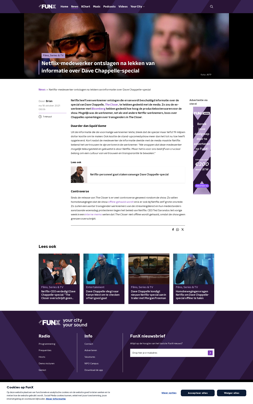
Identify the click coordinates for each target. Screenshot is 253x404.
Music (96, 6)
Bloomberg (98, 109)
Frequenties (45, 350)
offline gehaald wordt (121, 202)
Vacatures (89, 357)
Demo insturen (46, 363)
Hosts (42, 357)
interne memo (93, 214)
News (74, 6)
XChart (85, 6)
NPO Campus (91, 363)
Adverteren (90, 350)
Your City (136, 6)
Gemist (42, 370)
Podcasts (109, 6)
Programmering (47, 344)
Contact (88, 344)
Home (64, 6)
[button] (211, 6)
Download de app (93, 370)
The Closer (111, 104)
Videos (123, 6)
